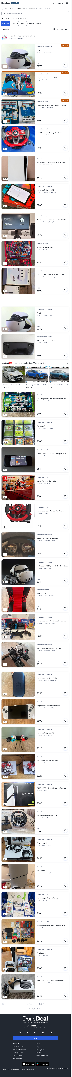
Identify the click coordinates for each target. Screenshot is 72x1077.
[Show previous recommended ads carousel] (63, 363)
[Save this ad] (65, 65)
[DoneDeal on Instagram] (51, 1032)
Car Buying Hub (18, 1047)
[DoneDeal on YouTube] (35, 1032)
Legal (4, 1069)
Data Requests (18, 1056)
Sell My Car (40, 1050)
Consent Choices (42, 1056)
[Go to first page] (3, 1004)
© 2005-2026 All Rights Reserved (57, 1069)
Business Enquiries (19, 1050)
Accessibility (17, 1059)
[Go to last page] (67, 1004)
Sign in (35, 1038)
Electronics (31, 9)
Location (15, 23)
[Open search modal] (53, 3)
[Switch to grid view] (54, 29)
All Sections (21, 9)
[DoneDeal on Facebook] (19, 1032)
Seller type (30, 23)
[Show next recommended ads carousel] (67, 363)
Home (12, 9)
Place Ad (60, 3)
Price (22, 23)
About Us (16, 1044)
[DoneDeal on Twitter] (27, 1032)
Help (37, 1047)
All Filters (39, 23)
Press (38, 1044)
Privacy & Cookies (13, 1069)
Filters (6, 23)
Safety (38, 1053)
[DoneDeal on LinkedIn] (43, 1032)
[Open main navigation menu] (67, 3)
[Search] (4, 13)
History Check (18, 1053)
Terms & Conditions (27, 1069)
